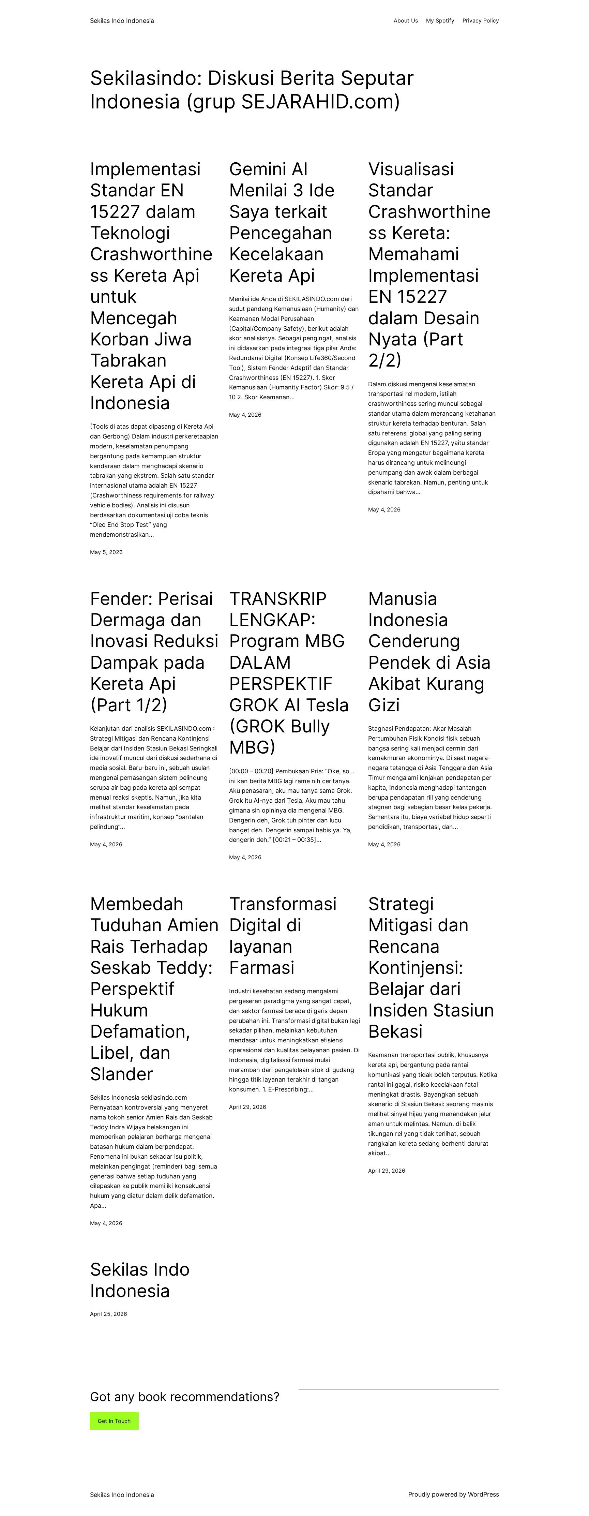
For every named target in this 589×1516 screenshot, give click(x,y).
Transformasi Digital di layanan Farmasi (283, 935)
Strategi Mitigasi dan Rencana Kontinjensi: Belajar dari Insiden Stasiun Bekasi (431, 967)
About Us (406, 20)
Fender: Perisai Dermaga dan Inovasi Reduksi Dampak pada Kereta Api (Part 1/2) (154, 652)
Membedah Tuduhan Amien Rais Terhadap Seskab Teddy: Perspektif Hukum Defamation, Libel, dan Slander (154, 989)
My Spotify (440, 20)
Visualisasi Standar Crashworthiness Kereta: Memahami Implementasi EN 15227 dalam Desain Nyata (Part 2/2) (429, 265)
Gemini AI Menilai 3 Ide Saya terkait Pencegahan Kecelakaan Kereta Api (282, 222)
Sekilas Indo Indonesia (122, 20)
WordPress (483, 1494)
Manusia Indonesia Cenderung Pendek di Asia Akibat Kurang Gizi (429, 652)
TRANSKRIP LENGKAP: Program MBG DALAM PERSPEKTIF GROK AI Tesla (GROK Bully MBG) (289, 673)
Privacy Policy (481, 20)
